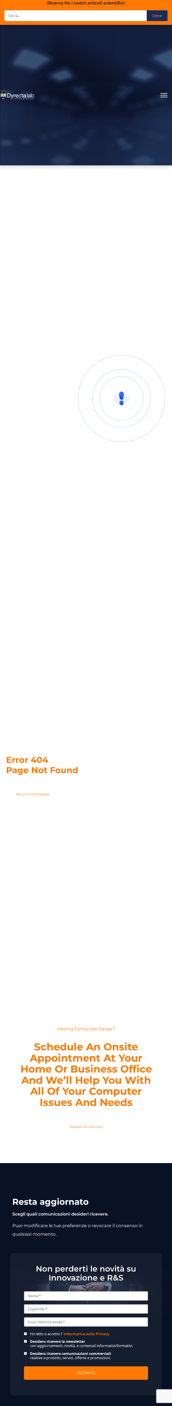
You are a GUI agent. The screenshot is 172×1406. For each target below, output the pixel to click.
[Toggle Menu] (164, 95)
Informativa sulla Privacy (87, 1334)
